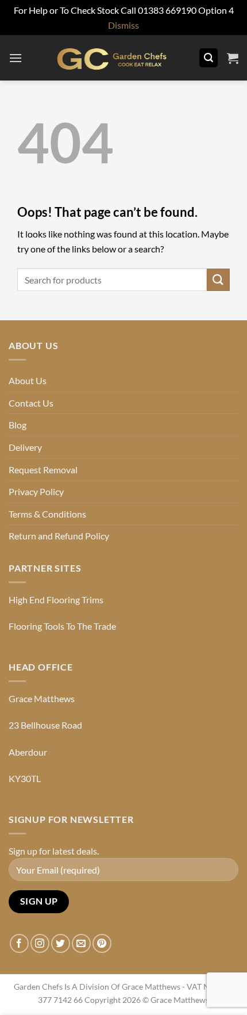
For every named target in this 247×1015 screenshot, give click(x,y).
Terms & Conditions (47, 513)
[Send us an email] (81, 943)
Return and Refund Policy (59, 535)
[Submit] (218, 280)
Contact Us (31, 402)
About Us (28, 380)
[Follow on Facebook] (19, 943)
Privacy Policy (36, 491)
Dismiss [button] (123, 25)
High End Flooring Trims (56, 599)
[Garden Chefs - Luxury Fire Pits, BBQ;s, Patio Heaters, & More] (110, 58)
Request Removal (43, 469)
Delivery (25, 447)
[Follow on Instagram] (39, 943)
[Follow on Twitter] (60, 943)
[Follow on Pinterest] (101, 943)
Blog (17, 424)
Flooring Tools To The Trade (62, 626)
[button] (15, 58)
